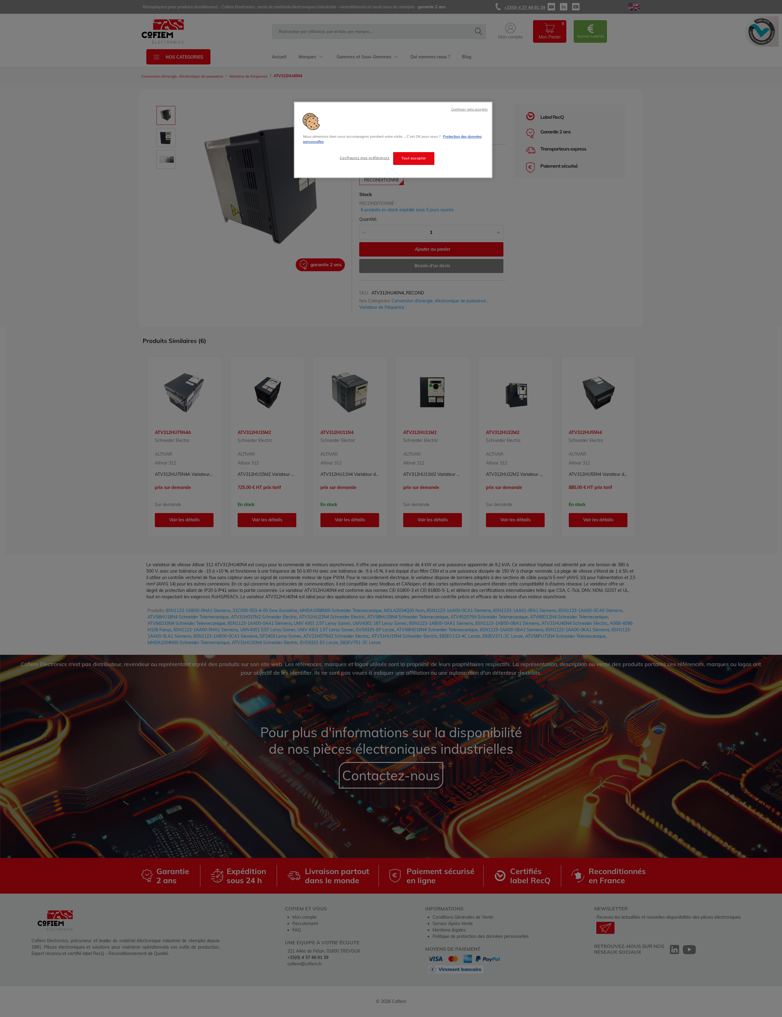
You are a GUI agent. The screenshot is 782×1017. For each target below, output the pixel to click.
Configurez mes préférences (365, 158)
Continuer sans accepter (469, 109)
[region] (393, 140)
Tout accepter (413, 158)
